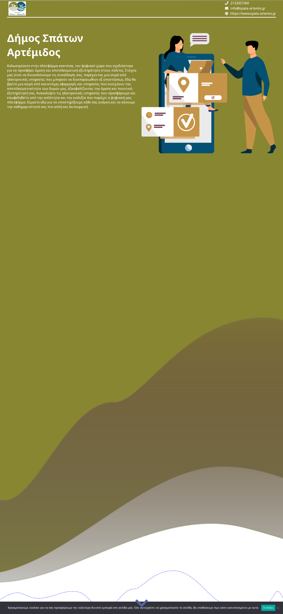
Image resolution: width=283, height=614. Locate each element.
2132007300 (239, 3)
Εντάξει (268, 607)
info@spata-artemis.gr (247, 8)
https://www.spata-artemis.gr (253, 13)
